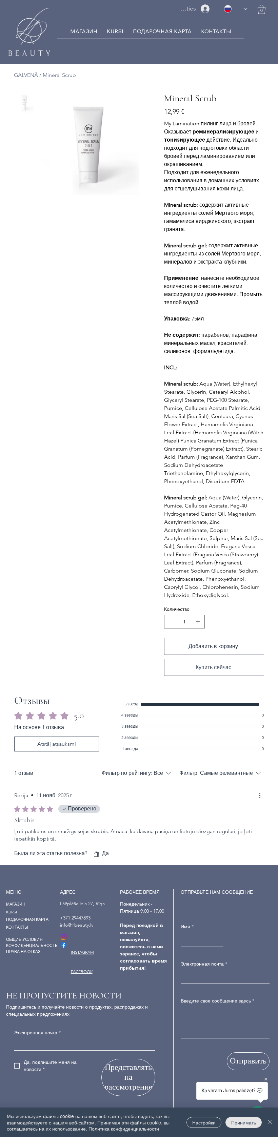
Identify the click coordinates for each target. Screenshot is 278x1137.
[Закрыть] (270, 1122)
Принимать (243, 1122)
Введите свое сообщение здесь (217, 1001)
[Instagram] (63, 937)
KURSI (11, 911)
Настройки (204, 1122)
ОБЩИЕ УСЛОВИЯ (24, 939)
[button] (261, 9)
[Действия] (260, 795)
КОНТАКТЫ (17, 927)
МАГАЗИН (15, 904)
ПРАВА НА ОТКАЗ (23, 951)
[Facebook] (63, 945)
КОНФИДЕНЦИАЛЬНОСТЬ (32, 945)
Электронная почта (204, 964)
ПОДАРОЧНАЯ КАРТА (27, 919)
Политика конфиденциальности (123, 1128)
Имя (187, 927)
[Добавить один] (198, 621)
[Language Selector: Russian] (235, 9)
